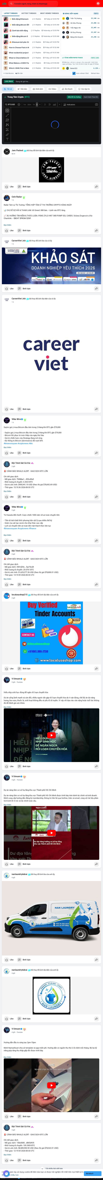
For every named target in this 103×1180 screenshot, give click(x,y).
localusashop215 (19, 595)
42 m (13, 154)
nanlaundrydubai (19, 874)
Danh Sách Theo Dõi (91, 97)
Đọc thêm (7, 225)
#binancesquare (10, 443)
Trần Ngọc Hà (75, 28)
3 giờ (13, 554)
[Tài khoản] (98, 3)
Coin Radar (17, 197)
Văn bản (23, 89)
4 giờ (13, 780)
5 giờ (13, 1130)
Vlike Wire (16, 419)
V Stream (16, 679)
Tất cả (9, 89)
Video (53, 89)
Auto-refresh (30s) (82, 73)
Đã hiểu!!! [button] (89, 1173)
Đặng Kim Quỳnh (76, 37)
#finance (32, 528)
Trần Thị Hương (76, 18)
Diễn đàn (20, 73)
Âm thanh (68, 89)
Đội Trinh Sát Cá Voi (21, 463)
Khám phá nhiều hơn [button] (10, 1175)
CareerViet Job (19, 241)
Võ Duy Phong (75, 32)
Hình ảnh (39, 89)
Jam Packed (17, 150)
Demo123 (73, 68)
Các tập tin (85, 89)
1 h (13, 200)
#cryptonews (23, 443)
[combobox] (33, 3)
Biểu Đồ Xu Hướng (74, 97)
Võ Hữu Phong (75, 23)
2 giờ (13, 466)
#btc (31, 443)
